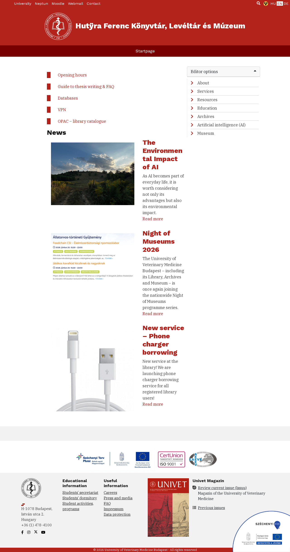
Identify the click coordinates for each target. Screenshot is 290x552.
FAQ (107, 503)
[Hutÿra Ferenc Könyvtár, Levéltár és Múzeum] (58, 26)
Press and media (118, 498)
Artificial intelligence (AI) (221, 125)
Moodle (58, 3)
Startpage (145, 51)
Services (205, 91)
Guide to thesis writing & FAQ (86, 86)
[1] (258, 3)
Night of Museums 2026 (159, 241)
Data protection (117, 514)
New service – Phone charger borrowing (163, 340)
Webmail (75, 3)
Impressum (113, 509)
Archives (205, 116)
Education (207, 108)
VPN (62, 109)
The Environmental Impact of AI (162, 154)
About (203, 83)
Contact (93, 3)
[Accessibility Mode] (265, 3)
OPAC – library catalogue (82, 121)
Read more (153, 218)
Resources (207, 99)
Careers (110, 492)
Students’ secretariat (80, 492)
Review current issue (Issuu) (222, 488)
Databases (68, 98)
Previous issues (211, 507)
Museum (205, 133)
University (22, 3)
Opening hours (72, 75)
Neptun (41, 3)
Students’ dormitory (80, 498)
